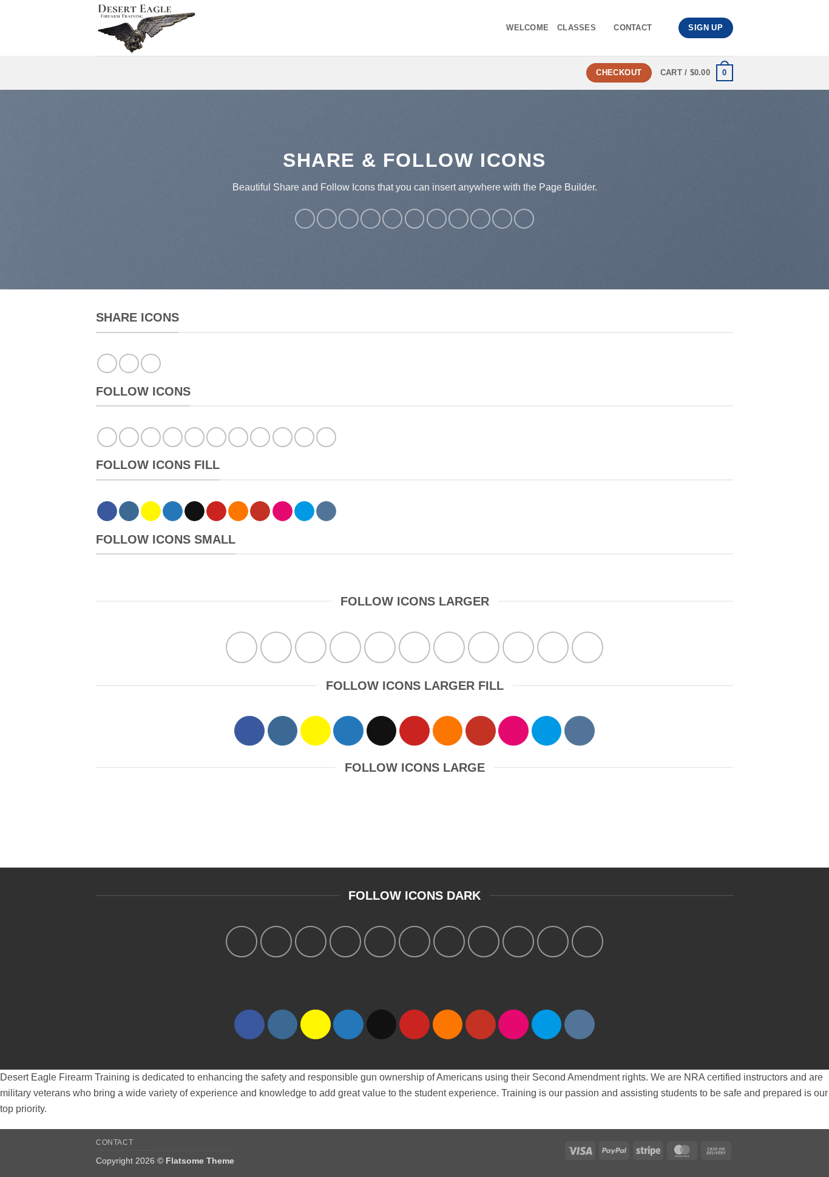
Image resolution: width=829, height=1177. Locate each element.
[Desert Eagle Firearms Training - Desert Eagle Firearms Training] (201, 28)
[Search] (664, 27)
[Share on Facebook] (107, 364)
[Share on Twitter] (129, 364)
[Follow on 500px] (502, 219)
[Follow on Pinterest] (415, 219)
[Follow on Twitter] (370, 219)
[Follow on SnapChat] (349, 219)
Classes (576, 27)
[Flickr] (480, 219)
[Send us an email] (392, 219)
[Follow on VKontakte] (524, 219)
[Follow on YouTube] (458, 219)
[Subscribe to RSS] (437, 219)
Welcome (527, 27)
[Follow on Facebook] (305, 219)
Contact (633, 27)
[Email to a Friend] (151, 364)
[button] (696, 73)
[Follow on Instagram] (327, 219)
